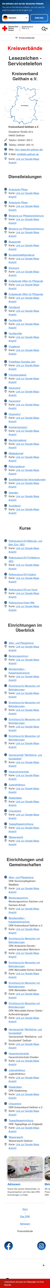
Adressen (13, 1184)
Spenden (13, 492)
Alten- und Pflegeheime (21, 643)
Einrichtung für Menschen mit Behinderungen (24, 687)
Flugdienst (14, 346)
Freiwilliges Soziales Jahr (22, 361)
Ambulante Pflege (18, 189)
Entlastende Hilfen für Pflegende (26, 281)
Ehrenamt (14, 268)
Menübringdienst (17, 440)
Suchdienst (15, 505)
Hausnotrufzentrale (19, 771)
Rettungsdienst (17, 466)
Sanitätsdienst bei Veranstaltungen (27, 479)
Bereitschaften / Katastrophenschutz (19, 670)
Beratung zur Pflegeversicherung (26, 215)
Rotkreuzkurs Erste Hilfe (22, 602)
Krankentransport (18, 427)
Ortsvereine (15, 811)
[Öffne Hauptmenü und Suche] (44, 29)
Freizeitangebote (17, 374)
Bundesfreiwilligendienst (21, 255)
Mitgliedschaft (16, 453)
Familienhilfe (15, 320)
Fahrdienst (14, 307)
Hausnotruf (14, 388)
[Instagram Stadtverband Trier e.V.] (41, 1245)
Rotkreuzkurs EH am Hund (23, 589)
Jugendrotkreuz (17, 784)
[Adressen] (25, 1168)
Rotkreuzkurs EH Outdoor (22, 574)
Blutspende (15, 241)
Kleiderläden (15, 798)
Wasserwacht (16, 837)
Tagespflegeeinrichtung (21, 824)
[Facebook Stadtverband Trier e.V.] (8, 1245)
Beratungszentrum (18, 656)
